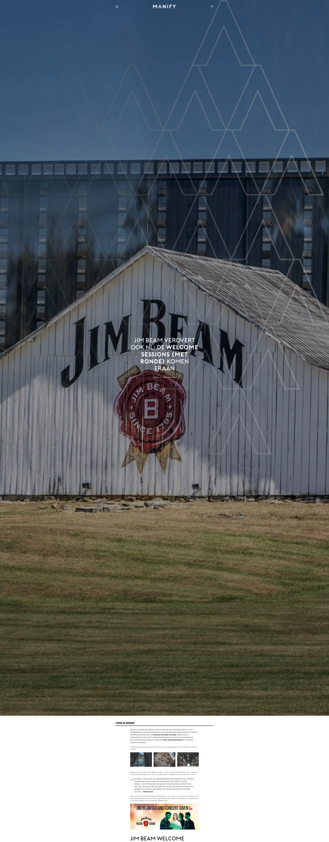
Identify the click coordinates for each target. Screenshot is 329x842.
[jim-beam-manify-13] (164, 759)
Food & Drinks (125, 723)
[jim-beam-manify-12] (141, 759)
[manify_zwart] (164, 6)
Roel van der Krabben (170, 377)
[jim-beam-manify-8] (188, 759)
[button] (117, 6)
